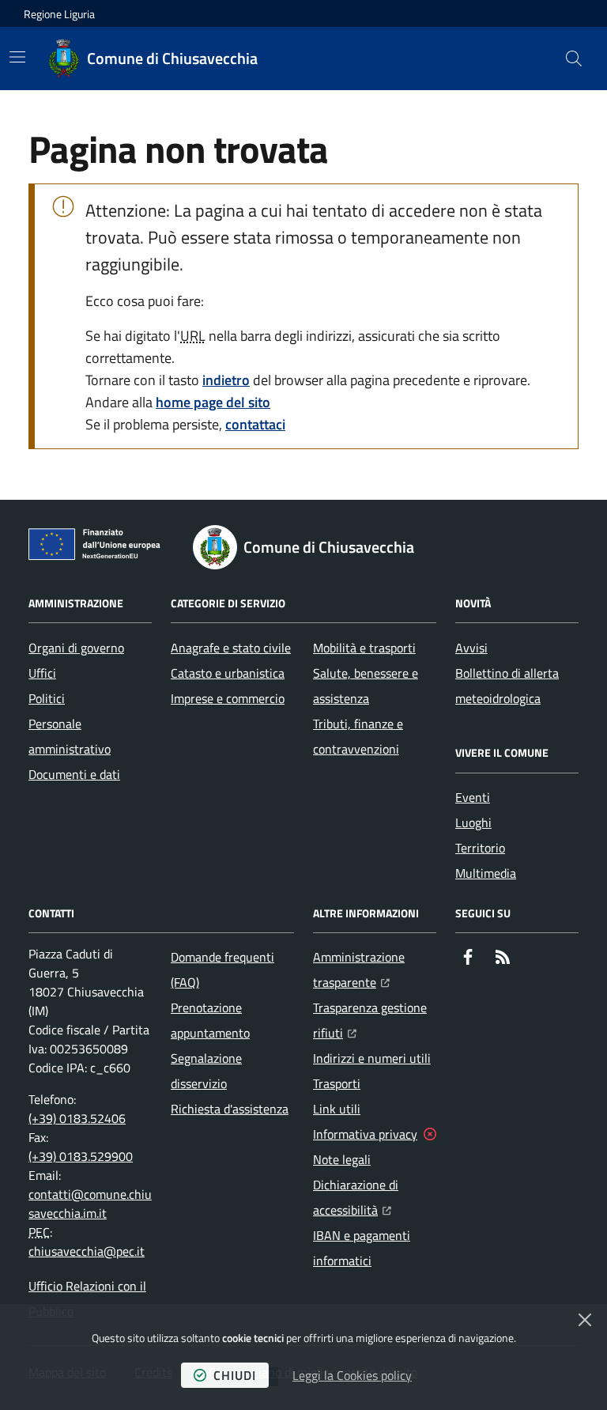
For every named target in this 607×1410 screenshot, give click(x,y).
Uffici (42, 672)
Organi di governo (76, 647)
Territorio (480, 847)
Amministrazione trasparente (374, 969)
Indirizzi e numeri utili (372, 1058)
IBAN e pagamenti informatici (361, 1248)
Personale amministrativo (69, 736)
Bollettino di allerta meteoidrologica (507, 685)
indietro (226, 380)
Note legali (342, 1159)
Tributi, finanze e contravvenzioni (358, 736)
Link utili (336, 1108)
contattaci (255, 424)
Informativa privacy (365, 1134)
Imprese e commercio (228, 698)
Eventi (472, 797)
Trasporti (336, 1083)
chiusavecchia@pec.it (86, 1251)
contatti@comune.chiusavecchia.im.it (90, 1204)
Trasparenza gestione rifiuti (374, 1020)
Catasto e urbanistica (228, 672)
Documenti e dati (74, 774)
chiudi (234, 1375)
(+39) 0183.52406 (77, 1118)
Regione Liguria (59, 14)
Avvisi (471, 647)
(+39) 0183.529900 (80, 1156)
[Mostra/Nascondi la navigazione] (17, 56)
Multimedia (485, 873)
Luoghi (473, 822)
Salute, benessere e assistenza (365, 685)
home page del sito (213, 402)
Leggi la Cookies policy (352, 1375)
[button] (573, 58)
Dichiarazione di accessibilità (374, 1197)
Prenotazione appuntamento (210, 1020)
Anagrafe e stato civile (231, 647)
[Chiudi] (584, 1319)
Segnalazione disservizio (206, 1071)
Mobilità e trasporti (364, 647)
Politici (46, 698)
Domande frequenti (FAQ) (222, 969)
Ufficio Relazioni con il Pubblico (87, 1298)
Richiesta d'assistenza (229, 1108)
